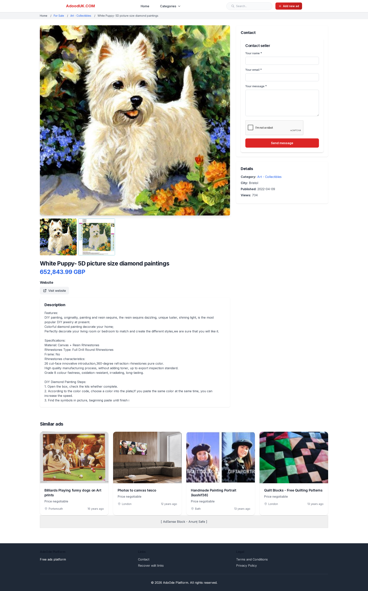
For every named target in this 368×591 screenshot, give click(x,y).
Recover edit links (151, 565)
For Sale (59, 15)
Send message (282, 143)
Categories (168, 6)
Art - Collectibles (80, 15)
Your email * (253, 69)
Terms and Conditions (252, 559)
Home (145, 6)
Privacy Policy (246, 565)
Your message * (256, 86)
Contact (143, 559)
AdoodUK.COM (80, 6)
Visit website (57, 291)
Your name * (253, 53)
